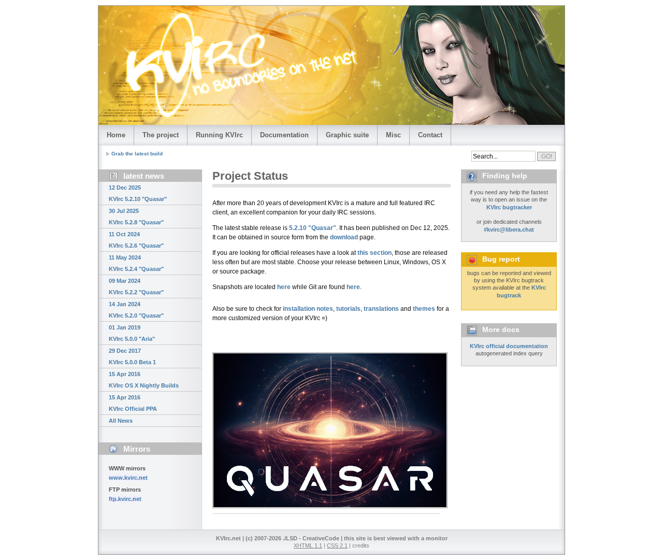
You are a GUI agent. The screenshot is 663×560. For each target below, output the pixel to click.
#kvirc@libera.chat (509, 229)
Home (116, 135)
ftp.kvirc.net (125, 499)
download (344, 237)
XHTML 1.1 (308, 545)
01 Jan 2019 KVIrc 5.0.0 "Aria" (132, 333)
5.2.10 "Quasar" (312, 228)
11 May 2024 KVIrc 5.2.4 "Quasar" (136, 263)
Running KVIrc (219, 135)
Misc (393, 135)
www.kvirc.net (128, 478)
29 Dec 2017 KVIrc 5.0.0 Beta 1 (132, 356)
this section (374, 252)
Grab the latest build (137, 153)
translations (381, 308)
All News (121, 421)
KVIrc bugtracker (509, 207)
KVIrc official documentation (509, 346)
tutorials (348, 308)
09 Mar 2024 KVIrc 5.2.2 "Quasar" (136, 286)
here (284, 287)
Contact (430, 135)
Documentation (284, 135)
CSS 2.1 (337, 545)
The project (160, 135)
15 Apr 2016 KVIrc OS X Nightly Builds (144, 380)
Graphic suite (347, 135)
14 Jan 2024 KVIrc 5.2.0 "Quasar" (136, 310)
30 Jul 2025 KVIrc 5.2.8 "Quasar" (136, 216)
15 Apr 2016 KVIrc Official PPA (133, 403)
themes (424, 308)
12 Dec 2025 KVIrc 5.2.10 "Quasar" (138, 193)
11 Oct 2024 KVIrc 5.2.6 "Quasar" (136, 240)
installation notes (308, 308)
